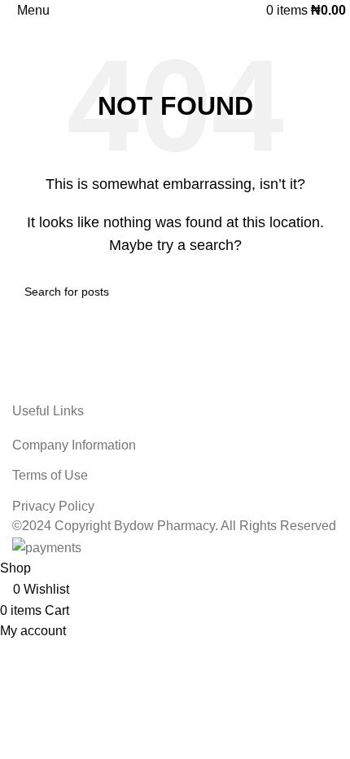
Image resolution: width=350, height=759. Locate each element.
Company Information (74, 445)
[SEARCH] (319, 291)
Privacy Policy (53, 506)
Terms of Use (50, 475)
